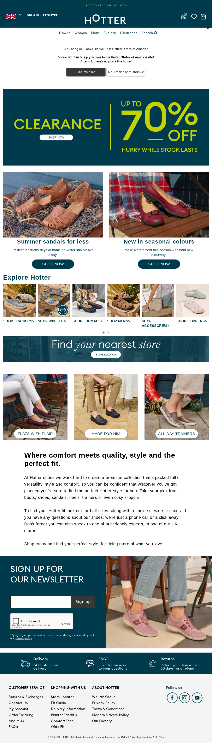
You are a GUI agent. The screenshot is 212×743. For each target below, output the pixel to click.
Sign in (33, 15)
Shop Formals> (87, 321)
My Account (18, 709)
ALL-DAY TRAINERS (176, 434)
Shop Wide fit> (52, 321)
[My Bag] (204, 16)
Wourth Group (104, 697)
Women (81, 33)
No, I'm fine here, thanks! (126, 72)
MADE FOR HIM (106, 434)
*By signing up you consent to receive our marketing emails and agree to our (53, 637)
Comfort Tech (62, 721)
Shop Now (53, 264)
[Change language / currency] (13, 17)
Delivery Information (68, 709)
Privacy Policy (103, 703)
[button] (103, 332)
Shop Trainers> (18, 321)
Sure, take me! (86, 72)
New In (64, 33)
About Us (16, 721)
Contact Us (18, 703)
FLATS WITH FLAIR (35, 434)
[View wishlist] (194, 16)
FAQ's (13, 726)
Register (50, 15)
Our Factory (102, 721)
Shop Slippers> (191, 321)
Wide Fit (57, 726)
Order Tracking (21, 715)
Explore (110, 33)
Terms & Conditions (108, 709)
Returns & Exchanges (26, 697)
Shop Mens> (118, 321)
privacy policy (23, 638)
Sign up (83, 602)
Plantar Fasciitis (64, 715)
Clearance (128, 33)
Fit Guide (58, 703)
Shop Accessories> (156, 323)
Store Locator (62, 697)
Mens (95, 33)
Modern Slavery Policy (110, 715)
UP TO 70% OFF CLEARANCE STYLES (106, 5)
